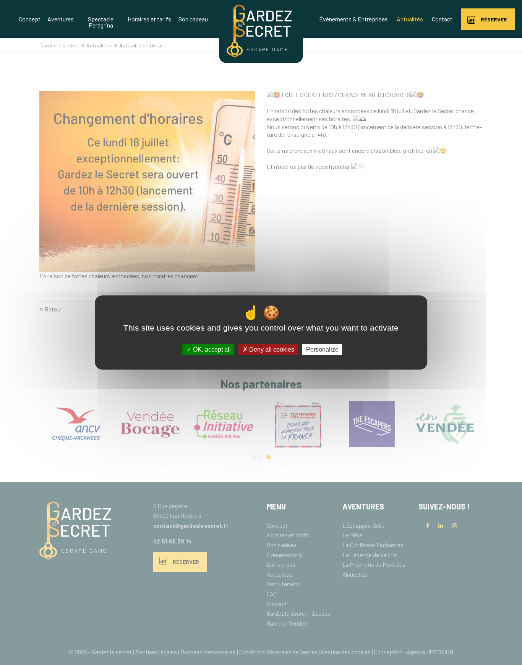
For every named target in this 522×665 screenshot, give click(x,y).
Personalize (322, 349)
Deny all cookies (271, 349)
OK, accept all (211, 349)
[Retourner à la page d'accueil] (259, 54)
